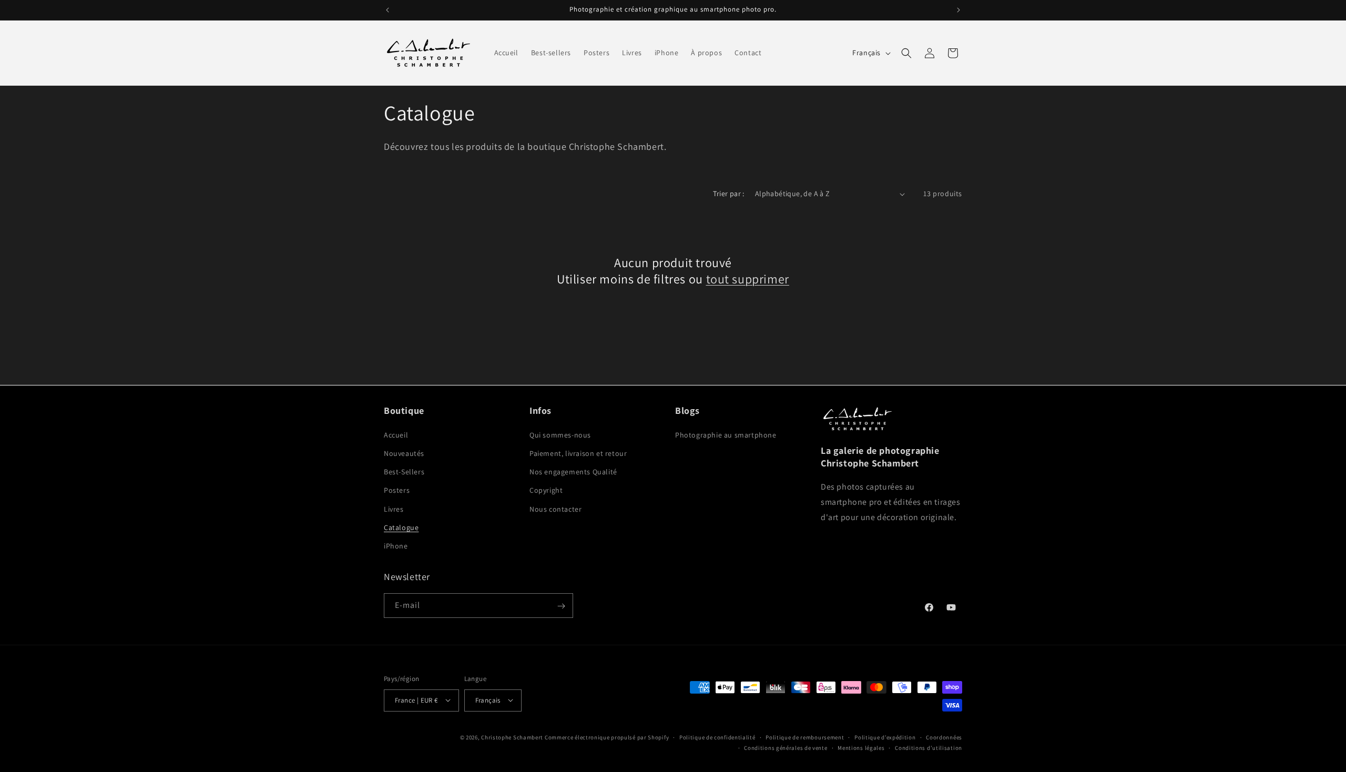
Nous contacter (555, 508)
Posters (397, 490)
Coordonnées (944, 736)
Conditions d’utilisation (928, 747)
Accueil (396, 434)
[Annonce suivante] (958, 10)
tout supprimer (747, 279)
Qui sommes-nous (560, 434)
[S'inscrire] (561, 606)
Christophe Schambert (512, 736)
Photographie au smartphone (726, 434)
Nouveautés (404, 453)
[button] (906, 53)
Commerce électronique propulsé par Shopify (607, 736)
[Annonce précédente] (387, 10)
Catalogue (401, 527)
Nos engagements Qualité (573, 471)
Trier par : (728, 193)
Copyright (546, 490)
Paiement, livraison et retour (578, 453)
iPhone (396, 545)
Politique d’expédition (884, 736)
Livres (394, 508)
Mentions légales (861, 747)
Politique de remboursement (805, 736)
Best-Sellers (404, 471)
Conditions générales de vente (785, 747)
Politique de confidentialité (717, 736)
